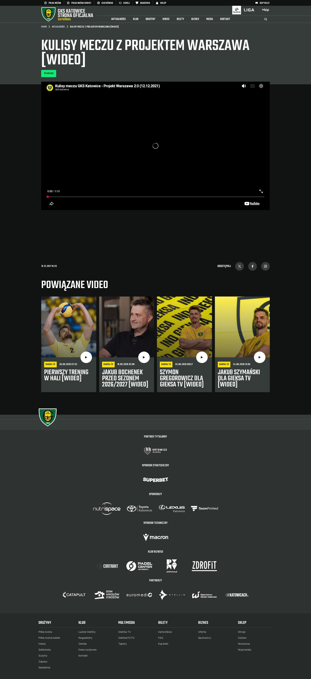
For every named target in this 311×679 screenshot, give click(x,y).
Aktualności (118, 19)
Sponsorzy (204, 637)
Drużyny (150, 19)
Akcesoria (244, 643)
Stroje (241, 632)
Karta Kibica (165, 632)
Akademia (44, 667)
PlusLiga (48, 73)
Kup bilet (163, 643)
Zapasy (43, 661)
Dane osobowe (87, 649)
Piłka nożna (45, 632)
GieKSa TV (124, 632)
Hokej (42, 643)
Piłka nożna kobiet (49, 637)
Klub (135, 19)
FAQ (160, 637)
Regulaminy (85, 637)
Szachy (43, 655)
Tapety (122, 643)
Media (209, 19)
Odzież (242, 637)
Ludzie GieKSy (87, 632)
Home (44, 27)
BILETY (180, 19)
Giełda (82, 643)
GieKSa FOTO (126, 637)
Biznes (195, 19)
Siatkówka (45, 649)
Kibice (166, 19)
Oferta (202, 632)
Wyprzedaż (244, 649)
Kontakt (225, 19)
